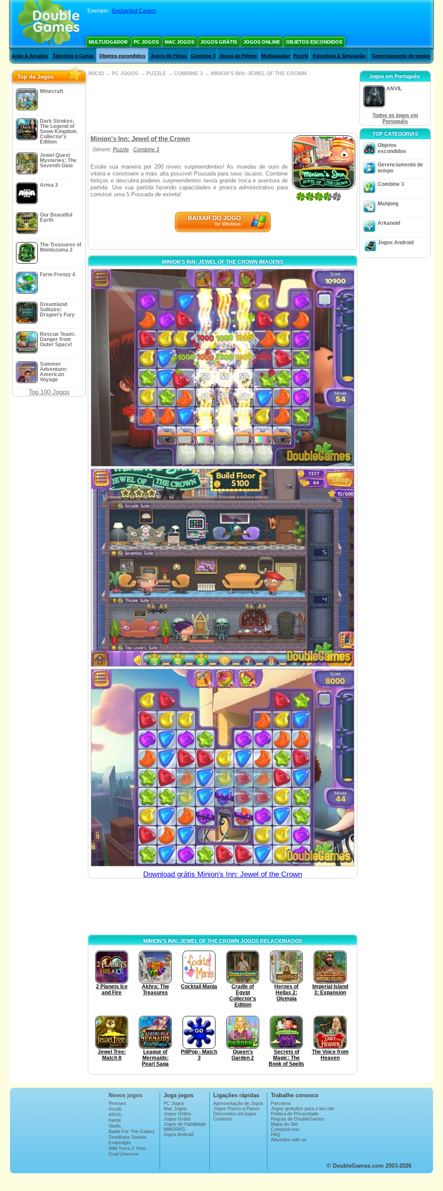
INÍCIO (96, 73)
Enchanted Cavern (134, 11)
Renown (117, 1103)
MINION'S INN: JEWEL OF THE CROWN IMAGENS (222, 262)
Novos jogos (125, 1095)
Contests (222, 1118)
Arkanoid (389, 223)
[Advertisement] (222, 105)
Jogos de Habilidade (185, 1124)
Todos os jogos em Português (395, 118)
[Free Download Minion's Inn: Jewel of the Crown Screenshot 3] (222, 767)
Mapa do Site (284, 1124)
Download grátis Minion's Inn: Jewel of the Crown (222, 874)
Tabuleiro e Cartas (73, 55)
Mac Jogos (179, 42)
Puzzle (300, 55)
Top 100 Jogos (49, 392)
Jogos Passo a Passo (236, 1108)
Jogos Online (261, 42)
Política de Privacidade (294, 1113)
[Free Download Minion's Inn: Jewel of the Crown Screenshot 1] (222, 367)
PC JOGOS (125, 73)
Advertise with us (289, 1139)
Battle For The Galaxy (132, 1131)
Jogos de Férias (169, 55)
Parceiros (281, 1103)
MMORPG (175, 1129)
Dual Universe (123, 1153)
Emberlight (120, 1142)
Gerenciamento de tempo (401, 55)
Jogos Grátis (218, 42)
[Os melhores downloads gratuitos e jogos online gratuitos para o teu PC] (49, 24)
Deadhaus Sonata (127, 1137)
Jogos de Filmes (238, 55)
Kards (115, 1120)
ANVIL (115, 1114)
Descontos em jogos (235, 1113)
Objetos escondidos (314, 42)
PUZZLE (156, 73)
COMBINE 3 (188, 73)
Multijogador (108, 42)
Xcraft (115, 1108)
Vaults (115, 1125)
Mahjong (388, 204)
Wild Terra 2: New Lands (127, 1151)
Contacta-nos (285, 1129)
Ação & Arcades (30, 55)
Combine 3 (203, 55)
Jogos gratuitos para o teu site (302, 1108)
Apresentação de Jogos (238, 1103)
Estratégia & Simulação (339, 55)
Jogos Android (396, 242)
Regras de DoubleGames (297, 1118)
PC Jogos (146, 42)
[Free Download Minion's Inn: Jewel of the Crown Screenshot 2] (222, 567)
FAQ (275, 1134)
